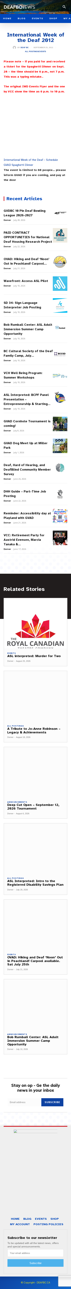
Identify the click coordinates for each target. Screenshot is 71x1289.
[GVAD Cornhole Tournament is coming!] (60, 424)
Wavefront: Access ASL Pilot (26, 281)
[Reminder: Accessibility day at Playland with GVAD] (60, 516)
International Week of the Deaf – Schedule (31, 160)
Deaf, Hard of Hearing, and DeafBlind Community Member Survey (27, 469)
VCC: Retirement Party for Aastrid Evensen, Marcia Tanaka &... (24, 539)
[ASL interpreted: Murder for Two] (35, 623)
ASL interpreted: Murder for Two (34, 656)
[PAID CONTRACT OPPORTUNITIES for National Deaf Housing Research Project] (60, 235)
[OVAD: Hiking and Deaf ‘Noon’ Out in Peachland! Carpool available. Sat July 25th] (60, 261)
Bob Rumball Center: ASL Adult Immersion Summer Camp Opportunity (28, 329)
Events (42, 51)
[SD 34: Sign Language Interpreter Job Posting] (60, 305)
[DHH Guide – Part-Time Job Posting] (60, 494)
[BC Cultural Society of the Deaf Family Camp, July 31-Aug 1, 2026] (60, 354)
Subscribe (52, 1102)
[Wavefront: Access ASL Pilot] (60, 283)
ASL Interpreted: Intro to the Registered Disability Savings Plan (35, 883)
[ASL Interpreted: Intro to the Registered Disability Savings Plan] (35, 848)
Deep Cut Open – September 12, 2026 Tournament (33, 806)
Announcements (17, 802)
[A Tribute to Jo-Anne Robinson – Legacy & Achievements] (35, 696)
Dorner (7, 220)
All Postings (32, 51)
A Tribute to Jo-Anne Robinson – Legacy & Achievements (33, 730)
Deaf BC (25, 47)
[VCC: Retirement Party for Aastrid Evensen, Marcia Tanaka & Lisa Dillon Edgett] (60, 538)
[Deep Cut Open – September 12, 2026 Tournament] (35, 772)
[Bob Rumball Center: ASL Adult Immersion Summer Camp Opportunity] (60, 327)
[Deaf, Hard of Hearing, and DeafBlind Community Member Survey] (60, 467)
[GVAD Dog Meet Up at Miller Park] (60, 446)
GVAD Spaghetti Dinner (18, 165)
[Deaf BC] (15, 47)
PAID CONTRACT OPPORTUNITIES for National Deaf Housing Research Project (28, 237)
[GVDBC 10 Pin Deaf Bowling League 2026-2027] (60, 213)
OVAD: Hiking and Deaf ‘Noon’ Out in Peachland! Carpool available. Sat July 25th (35, 961)
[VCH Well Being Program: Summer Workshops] (60, 375)
